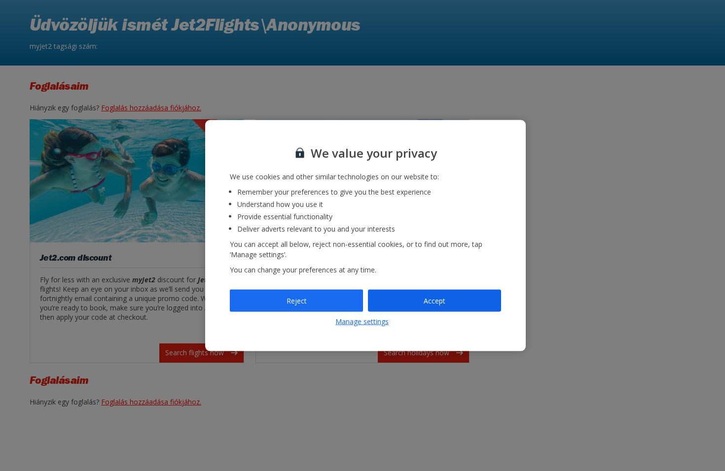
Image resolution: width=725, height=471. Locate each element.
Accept (434, 300)
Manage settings (362, 321)
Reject (297, 300)
